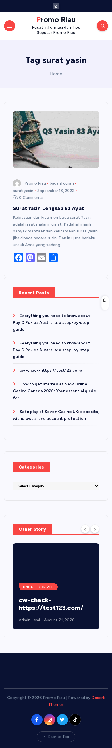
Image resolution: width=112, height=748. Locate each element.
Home (56, 74)
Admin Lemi (29, 620)
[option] (56, 586)
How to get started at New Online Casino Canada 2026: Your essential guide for (54, 391)
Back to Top (58, 737)
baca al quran (62, 183)
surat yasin (23, 190)
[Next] (94, 528)
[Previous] (85, 528)
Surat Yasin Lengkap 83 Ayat (48, 208)
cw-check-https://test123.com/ (51, 370)
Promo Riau (35, 183)
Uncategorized (38, 587)
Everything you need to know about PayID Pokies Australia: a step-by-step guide (51, 322)
